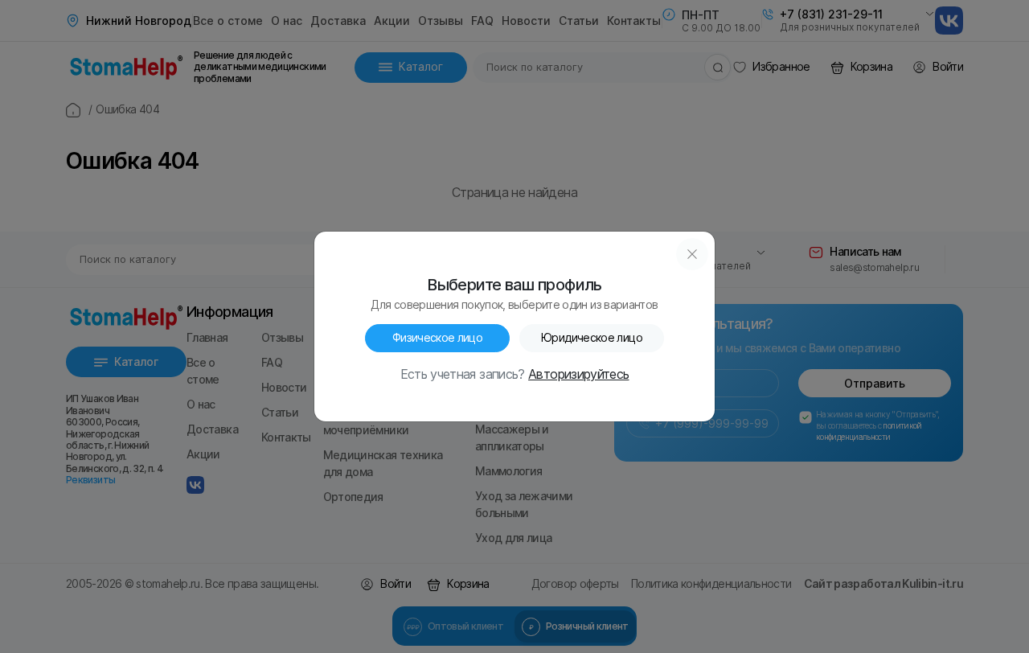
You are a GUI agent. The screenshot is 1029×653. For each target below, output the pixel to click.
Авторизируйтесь (578, 375)
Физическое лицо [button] (437, 337)
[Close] (692, 254)
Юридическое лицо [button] (591, 337)
